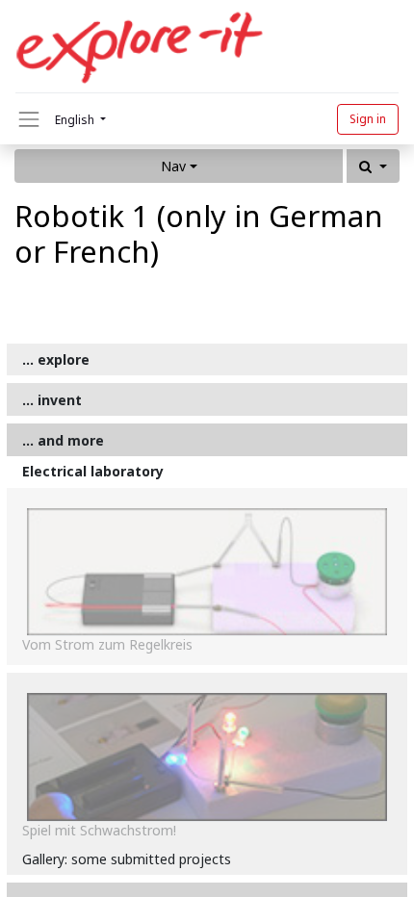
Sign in (367, 119)
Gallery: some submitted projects (126, 859)
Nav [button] (173, 166)
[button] (373, 166)
